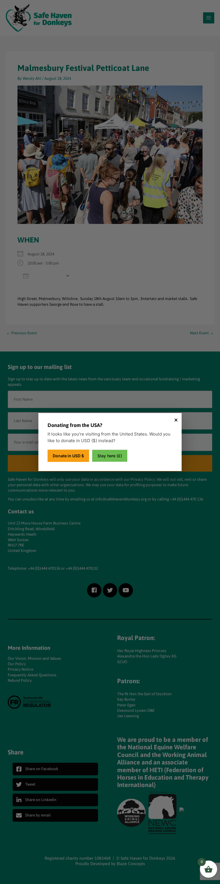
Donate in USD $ (68, 455)
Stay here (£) (109, 455)
